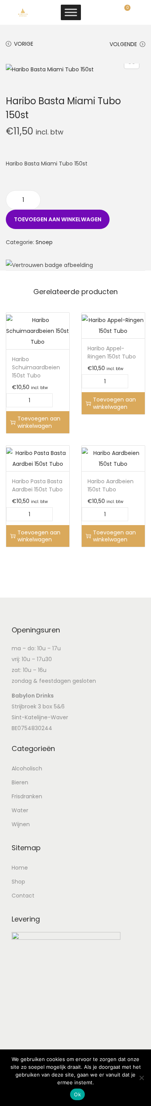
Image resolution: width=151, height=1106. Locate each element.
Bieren (20, 782)
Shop (18, 881)
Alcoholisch (27, 768)
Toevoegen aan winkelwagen (57, 219)
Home (20, 868)
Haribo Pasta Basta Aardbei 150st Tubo (37, 485)
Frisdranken (27, 796)
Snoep (44, 242)
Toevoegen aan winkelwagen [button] (38, 422)
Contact (23, 895)
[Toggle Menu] (71, 12)
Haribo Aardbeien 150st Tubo (111, 485)
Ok (77, 1094)
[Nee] (141, 1078)
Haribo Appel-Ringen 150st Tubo (112, 352)
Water (20, 810)
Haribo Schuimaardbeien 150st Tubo (36, 367)
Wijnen (21, 824)
